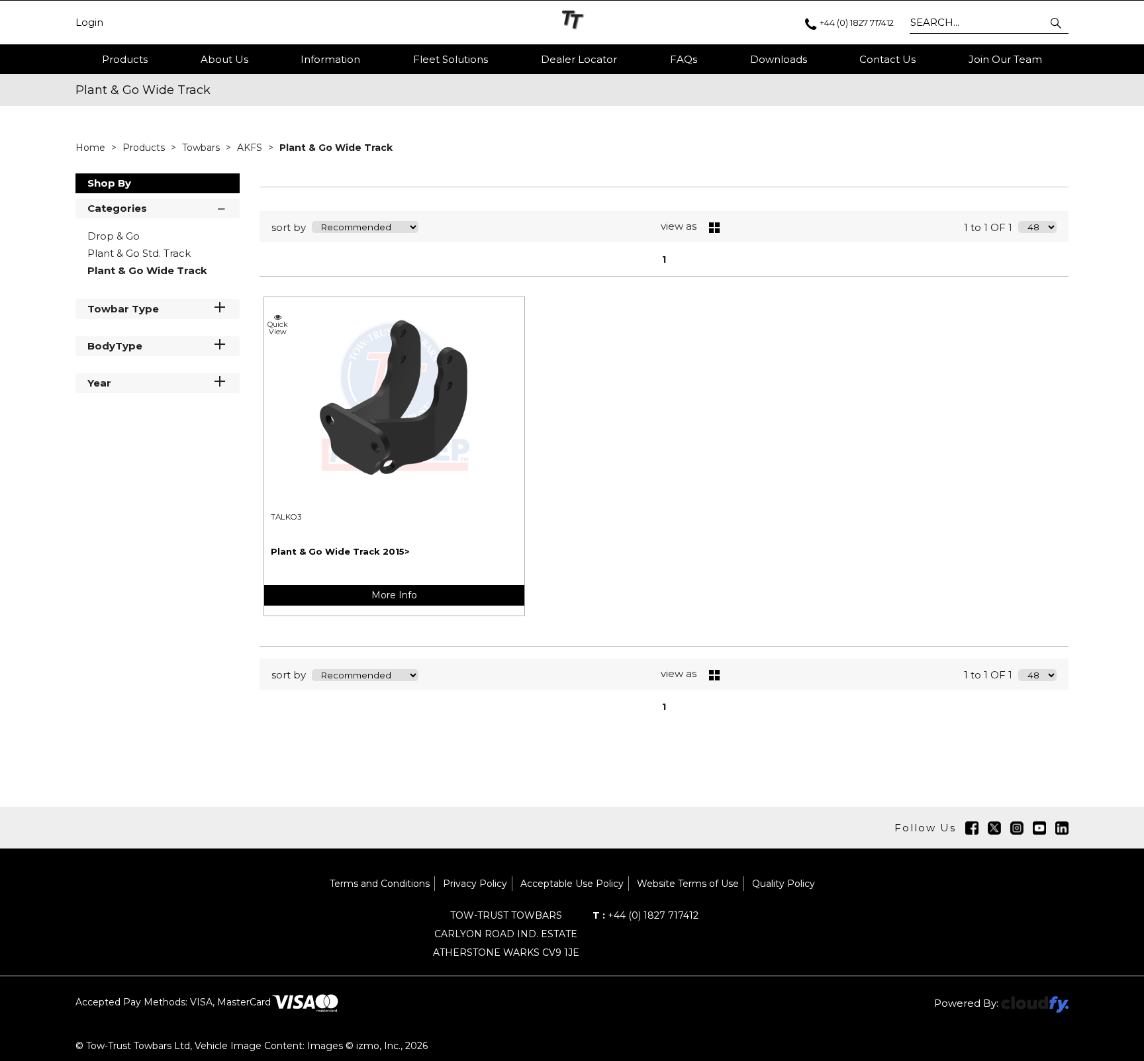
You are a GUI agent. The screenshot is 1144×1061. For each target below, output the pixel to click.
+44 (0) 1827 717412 (645, 915)
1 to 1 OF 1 (988, 227)
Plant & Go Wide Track (336, 148)
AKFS (251, 148)
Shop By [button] (109, 183)
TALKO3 (286, 517)
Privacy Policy (475, 884)
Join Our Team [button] (1005, 59)
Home (91, 148)
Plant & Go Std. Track (139, 253)
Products (125, 59)
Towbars (202, 148)
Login (89, 22)
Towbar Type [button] (123, 308)
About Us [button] (224, 59)
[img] (971, 828)
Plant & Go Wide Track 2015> (340, 551)
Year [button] (99, 383)
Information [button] (330, 59)
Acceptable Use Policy (572, 884)
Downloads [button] (778, 59)
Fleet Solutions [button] (450, 59)
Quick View (277, 328)
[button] (1057, 22)
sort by (288, 227)
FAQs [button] (683, 59)
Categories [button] (117, 208)
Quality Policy (783, 884)
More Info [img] (394, 595)
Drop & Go (113, 236)
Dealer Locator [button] (579, 59)
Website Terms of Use (688, 884)
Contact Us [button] (887, 59)
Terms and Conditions (380, 884)
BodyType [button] (114, 346)
